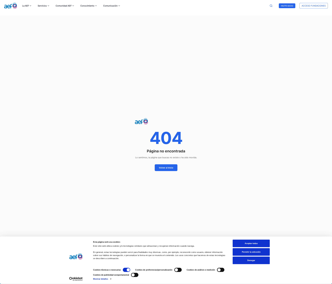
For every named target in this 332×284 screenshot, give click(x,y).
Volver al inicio (166, 167)
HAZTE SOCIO (287, 6)
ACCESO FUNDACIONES (314, 5)
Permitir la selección (251, 252)
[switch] (178, 270)
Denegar (251, 260)
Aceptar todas (251, 243)
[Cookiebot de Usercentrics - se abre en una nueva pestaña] (76, 279)
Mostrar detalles (100, 279)
